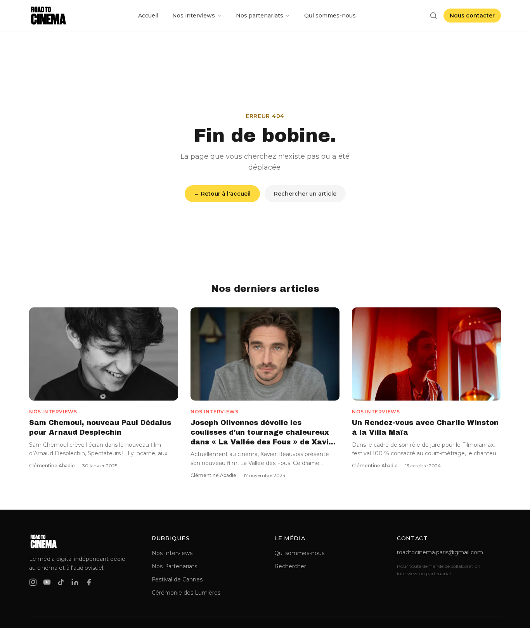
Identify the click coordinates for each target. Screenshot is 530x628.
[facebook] (89, 582)
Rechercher (290, 566)
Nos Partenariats (174, 566)
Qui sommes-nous (330, 15)
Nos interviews (193, 15)
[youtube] (47, 582)
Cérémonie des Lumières (186, 592)
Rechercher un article (305, 193)
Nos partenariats (259, 15)
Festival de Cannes (177, 579)
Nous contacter (472, 15)
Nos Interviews (172, 553)
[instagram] (33, 582)
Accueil (148, 15)
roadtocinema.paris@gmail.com (440, 552)
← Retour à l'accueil (222, 193)
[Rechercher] (433, 16)
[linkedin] (75, 582)
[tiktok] (61, 582)
